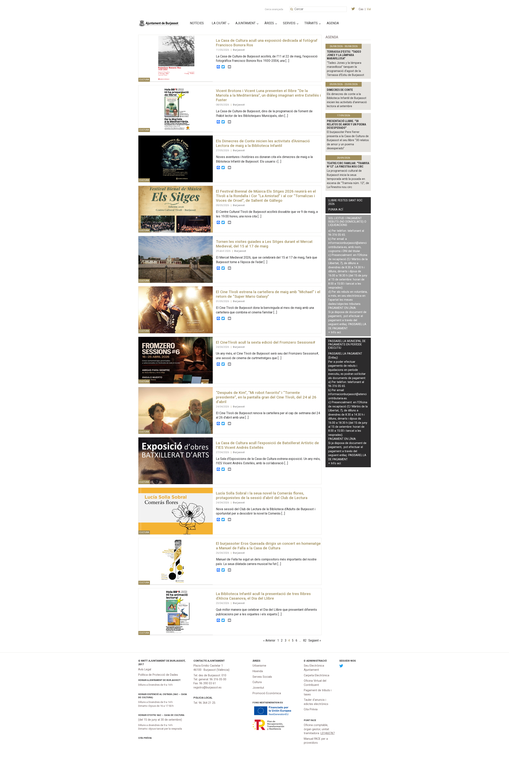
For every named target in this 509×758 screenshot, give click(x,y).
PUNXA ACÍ (335, 209)
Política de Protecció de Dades (158, 675)
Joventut (258, 687)
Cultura (257, 682)
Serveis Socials (262, 677)
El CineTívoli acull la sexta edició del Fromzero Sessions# (265, 342)
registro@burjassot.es (207, 687)
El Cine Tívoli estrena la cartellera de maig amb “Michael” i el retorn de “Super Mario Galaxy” (268, 294)
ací (339, 332)
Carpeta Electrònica (316, 675)
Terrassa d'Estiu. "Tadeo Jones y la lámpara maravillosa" (344, 55)
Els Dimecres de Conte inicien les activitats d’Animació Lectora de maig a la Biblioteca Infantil (263, 143)
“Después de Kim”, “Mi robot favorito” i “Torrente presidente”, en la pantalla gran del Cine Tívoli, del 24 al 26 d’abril (266, 397)
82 (304, 640)
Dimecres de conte (340, 90)
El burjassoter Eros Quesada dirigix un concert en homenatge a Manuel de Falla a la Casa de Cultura (268, 545)
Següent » (314, 640)
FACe (313, 720)
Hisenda (258, 671)
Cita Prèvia (145, 738)
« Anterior (269, 640)
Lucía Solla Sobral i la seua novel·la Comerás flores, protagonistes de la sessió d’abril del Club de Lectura (261, 495)
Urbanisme (259, 665)
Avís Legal (144, 669)
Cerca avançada (274, 9)
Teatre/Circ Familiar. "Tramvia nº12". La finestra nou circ (348, 165)
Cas (361, 9)
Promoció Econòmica (267, 693)
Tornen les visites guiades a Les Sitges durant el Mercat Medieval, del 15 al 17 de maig (264, 243)
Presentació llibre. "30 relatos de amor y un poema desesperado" (346, 124)
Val (369, 9)
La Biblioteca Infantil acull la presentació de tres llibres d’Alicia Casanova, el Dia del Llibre (263, 596)
